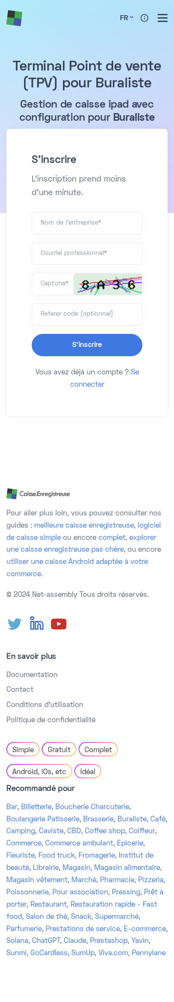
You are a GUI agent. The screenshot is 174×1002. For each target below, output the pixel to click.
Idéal (87, 772)
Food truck (56, 856)
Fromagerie (97, 856)
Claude (75, 941)
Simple (23, 750)
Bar (11, 807)
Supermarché (117, 917)
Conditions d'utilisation (44, 705)
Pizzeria (150, 880)
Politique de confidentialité (50, 720)
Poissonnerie (27, 892)
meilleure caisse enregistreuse (84, 526)
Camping (20, 831)
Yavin (140, 941)
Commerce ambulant (79, 843)
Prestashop (109, 941)
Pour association (80, 892)
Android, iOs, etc (39, 772)
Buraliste (132, 819)
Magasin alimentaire (127, 868)
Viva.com (113, 953)
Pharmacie (117, 880)
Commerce (23, 843)
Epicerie (130, 843)
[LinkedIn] (36, 624)
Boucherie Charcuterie (92, 807)
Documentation (31, 675)
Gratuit (59, 750)
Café (158, 819)
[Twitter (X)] (14, 624)
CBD (74, 831)
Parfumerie (24, 929)
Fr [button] (124, 18)
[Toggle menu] (163, 18)
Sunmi (16, 953)
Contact (19, 690)
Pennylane (149, 953)
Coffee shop (105, 831)
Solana (17, 941)
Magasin (76, 868)
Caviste (51, 831)
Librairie (46, 868)
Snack (81, 917)
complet (111, 538)
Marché (83, 880)
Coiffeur (142, 831)
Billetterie (36, 807)
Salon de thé (46, 917)
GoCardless (49, 953)
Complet (98, 750)
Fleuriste (20, 856)
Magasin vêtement (37, 880)
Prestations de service (83, 929)
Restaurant (48, 905)
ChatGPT (46, 941)
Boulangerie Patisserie (42, 819)
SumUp (83, 953)
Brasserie (98, 819)
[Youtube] (58, 624)
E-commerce (145, 929)
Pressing (126, 892)
